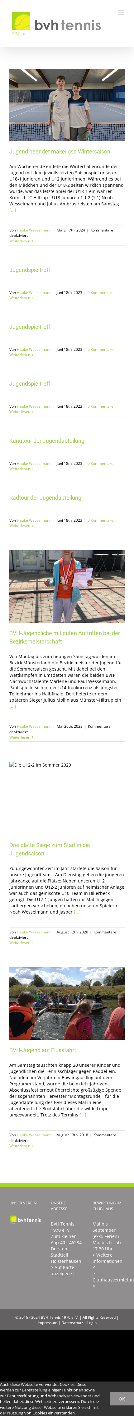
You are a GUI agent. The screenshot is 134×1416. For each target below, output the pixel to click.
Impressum (47, 1322)
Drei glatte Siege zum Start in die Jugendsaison (58, 798)
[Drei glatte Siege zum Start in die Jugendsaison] (67, 798)
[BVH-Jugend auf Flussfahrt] (67, 1003)
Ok (122, 1399)
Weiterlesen (19, 241)
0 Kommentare (100, 292)
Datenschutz (72, 1322)
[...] (12, 210)
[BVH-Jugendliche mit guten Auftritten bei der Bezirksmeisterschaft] (67, 586)
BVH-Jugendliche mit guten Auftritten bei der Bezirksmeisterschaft (58, 586)
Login (92, 1322)
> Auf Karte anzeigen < (62, 1270)
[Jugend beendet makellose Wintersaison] (67, 105)
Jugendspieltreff (29, 270)
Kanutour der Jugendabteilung (46, 441)
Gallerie (76, 105)
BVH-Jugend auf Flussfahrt (58, 1003)
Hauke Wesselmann (34, 230)
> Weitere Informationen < (107, 1261)
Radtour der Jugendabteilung (45, 497)
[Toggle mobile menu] (121, 12)
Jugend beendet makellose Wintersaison (58, 105)
